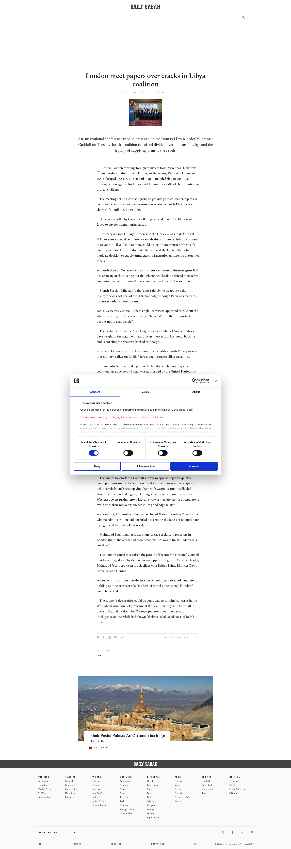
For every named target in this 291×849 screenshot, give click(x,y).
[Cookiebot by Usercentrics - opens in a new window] (194, 380)
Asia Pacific (97, 793)
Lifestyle (153, 777)
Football (206, 781)
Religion (151, 805)
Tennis (205, 793)
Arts (178, 777)
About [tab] (196, 392)
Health (150, 781)
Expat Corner (153, 817)
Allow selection (146, 466)
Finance (123, 793)
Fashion (151, 797)
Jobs (40, 844)
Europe (95, 785)
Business (126, 777)
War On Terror (45, 789)
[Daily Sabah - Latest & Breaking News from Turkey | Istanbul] (145, 6)
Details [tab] (145, 392)
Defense (124, 805)
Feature (150, 813)
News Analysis (44, 797)
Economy (124, 785)
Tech (122, 801)
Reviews (178, 801)
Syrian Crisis (98, 801)
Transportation (127, 809)
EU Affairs (42, 793)
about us (116, 844)
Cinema (178, 781)
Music (177, 785)
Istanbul (69, 781)
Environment (153, 785)
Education (70, 785)
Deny (97, 466)
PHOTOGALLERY (102, 747)
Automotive (125, 781)
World (96, 777)
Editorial (233, 793)
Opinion (234, 777)
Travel (150, 789)
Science (150, 801)
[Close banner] (216, 381)
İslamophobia (99, 805)
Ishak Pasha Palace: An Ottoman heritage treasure (127, 738)
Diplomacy (43, 781)
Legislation (43, 785)
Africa (95, 797)
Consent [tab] (95, 392)
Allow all (194, 466)
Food (149, 793)
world (100, 655)
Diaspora (69, 797)
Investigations (71, 789)
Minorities (70, 793)
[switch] (128, 453)
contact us (157, 844)
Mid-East (96, 781)
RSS (196, 844)
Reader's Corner (237, 789)
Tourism (124, 797)
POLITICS (43, 777)
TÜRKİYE (70, 777)
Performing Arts (182, 797)
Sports (207, 777)
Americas (96, 789)
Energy (123, 789)
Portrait (178, 793)
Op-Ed (232, 785)
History (150, 809)
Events (178, 789)
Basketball (207, 785)
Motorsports (208, 789)
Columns (233, 781)
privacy (76, 844)
